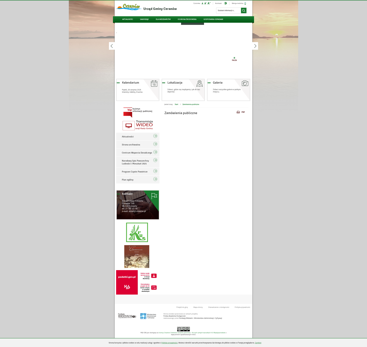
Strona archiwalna (131, 144)
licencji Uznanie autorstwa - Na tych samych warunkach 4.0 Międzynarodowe (192, 333)
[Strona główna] (129, 7)
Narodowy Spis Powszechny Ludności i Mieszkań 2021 (135, 162)
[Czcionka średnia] (205, 3)
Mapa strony (198, 307)
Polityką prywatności (169, 343)
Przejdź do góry (182, 307)
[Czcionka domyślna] (202, 3)
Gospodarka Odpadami (213, 19)
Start (176, 104)
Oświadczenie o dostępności (218, 307)
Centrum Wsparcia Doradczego (137, 152)
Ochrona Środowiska (187, 19)
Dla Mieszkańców (163, 19)
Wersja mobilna (238, 3)
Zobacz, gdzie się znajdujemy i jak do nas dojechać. (183, 90)
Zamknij (258, 343)
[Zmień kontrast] (225, 3)
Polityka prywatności (242, 307)
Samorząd (144, 19)
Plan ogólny (127, 179)
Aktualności (127, 19)
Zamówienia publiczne (190, 104)
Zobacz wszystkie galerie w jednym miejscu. (227, 90)
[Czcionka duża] (209, 3)
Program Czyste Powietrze (135, 171)
